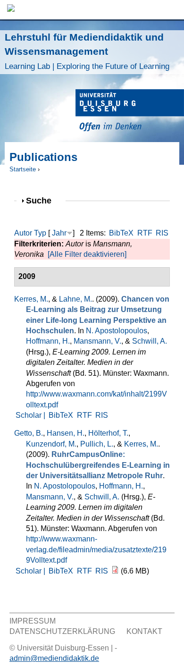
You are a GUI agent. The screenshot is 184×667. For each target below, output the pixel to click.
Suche (42, 200)
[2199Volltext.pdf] (115, 571)
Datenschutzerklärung (62, 631)
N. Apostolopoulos (116, 331)
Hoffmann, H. (48, 341)
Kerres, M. (31, 299)
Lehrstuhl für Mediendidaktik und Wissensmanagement (87, 51)
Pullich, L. (96, 444)
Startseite (22, 169)
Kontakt (144, 631)
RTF (144, 233)
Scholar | (31, 415)
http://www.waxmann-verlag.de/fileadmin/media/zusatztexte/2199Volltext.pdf (96, 549)
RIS (162, 233)
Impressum (32, 621)
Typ (40, 233)
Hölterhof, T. (108, 433)
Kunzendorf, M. (51, 444)
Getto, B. (28, 433)
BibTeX (121, 233)
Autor (23, 233)
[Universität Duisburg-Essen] (129, 111)
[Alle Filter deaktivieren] (87, 254)
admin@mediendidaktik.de (54, 658)
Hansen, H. (65, 433)
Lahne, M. (75, 299)
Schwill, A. (149, 341)
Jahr (59, 233)
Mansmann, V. (97, 341)
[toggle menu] (172, 9)
